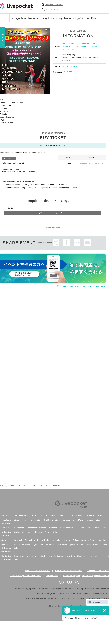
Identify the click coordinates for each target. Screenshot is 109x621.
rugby (36, 540)
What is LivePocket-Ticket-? (37, 570)
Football (28, 540)
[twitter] (63, 582)
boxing (67, 540)
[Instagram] (78, 582)
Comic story (36, 520)
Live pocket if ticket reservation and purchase (16, 7)
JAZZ (62, 515)
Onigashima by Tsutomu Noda (74, 43)
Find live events (51, 9)
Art (103, 556)
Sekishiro (66, 46)
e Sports (92, 540)
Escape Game (92, 545)
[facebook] (71, 582)
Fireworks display (55, 556)
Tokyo (75, 66)
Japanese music (21, 515)
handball (102, 540)
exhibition (53, 528)
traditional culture (52, 520)
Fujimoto (82, 46)
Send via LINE (77, 242)
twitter (56, 242)
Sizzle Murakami (68, 49)
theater (25, 520)
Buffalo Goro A (91, 43)
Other (99, 515)
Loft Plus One (67, 66)
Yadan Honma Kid (93, 46)
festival (41, 556)
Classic (79, 515)
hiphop (54, 515)
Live (89, 528)
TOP (1, 486)
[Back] (5, 18)
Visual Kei (89, 515)
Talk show (80, 528)
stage (16, 520)
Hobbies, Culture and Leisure (6, 548)
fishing (80, 545)
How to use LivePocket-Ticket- (68, 570)
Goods (96, 528)
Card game (62, 545)
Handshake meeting (37, 528)
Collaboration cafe (22, 532)
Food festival (93, 556)
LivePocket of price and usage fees (25, 575)
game (72, 545)
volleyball (46, 540)
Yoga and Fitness (22, 545)
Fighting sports (79, 540)
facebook (66, 242)
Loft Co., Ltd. (67, 72)
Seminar (81, 556)
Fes (46, 515)
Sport (4, 540)
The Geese (74, 46)
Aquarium (50, 545)
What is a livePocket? (54, 5)
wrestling (57, 540)
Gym (35, 545)
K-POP (70, 515)
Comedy (66, 520)
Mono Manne (79, 520)
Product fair (19, 556)
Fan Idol (5, 528)
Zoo (41, 545)
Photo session (66, 528)
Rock (34, 515)
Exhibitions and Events (6, 559)
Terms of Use (52, 575)
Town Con (70, 556)
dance (90, 520)
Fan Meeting (20, 528)
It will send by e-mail (87, 242)
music (4, 515)
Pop (40, 515)
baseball (18, 540)
